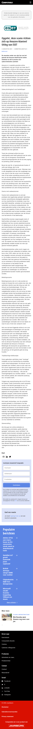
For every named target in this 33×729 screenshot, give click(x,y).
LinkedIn (7, 688)
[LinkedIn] (7, 457)
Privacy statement (7, 716)
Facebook (7, 681)
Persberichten (6, 661)
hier (16, 500)
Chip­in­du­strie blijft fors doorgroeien (8, 582)
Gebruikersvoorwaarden (9, 712)
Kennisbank (5, 637)
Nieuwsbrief (5, 672)
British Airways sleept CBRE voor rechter (8, 571)
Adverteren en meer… (8, 657)
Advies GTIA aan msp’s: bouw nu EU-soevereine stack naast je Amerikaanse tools (8, 544)
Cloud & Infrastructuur (21, 614)
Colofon (4, 644)
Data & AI (4, 51)
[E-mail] (4, 457)
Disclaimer (5, 707)
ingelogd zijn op (15, 516)
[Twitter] (10, 457)
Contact (4, 669)
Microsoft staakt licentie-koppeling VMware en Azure (7, 594)
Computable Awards (8, 641)
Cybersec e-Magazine (8, 647)
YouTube (7, 691)
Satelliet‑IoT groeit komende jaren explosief (8, 559)
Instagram (7, 694)
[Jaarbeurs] (16, 725)
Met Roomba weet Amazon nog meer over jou (21, 619)
